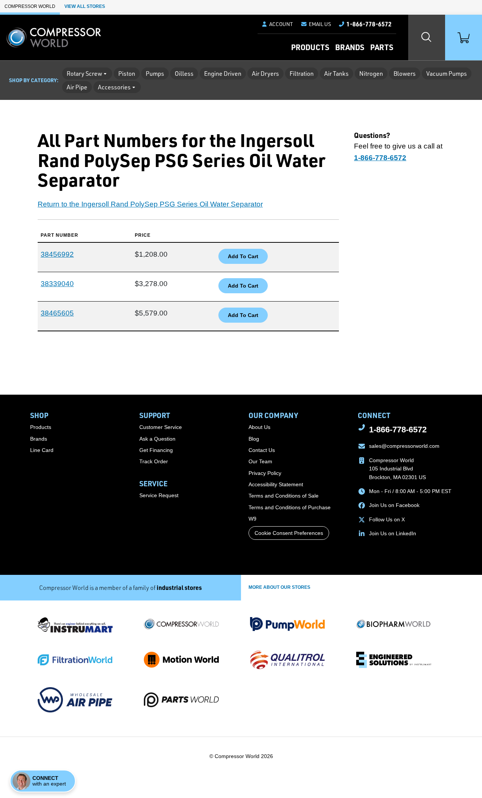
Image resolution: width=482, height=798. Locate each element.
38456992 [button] (57, 254)
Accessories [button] (114, 87)
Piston (126, 73)
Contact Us (262, 450)
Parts (381, 47)
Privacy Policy (265, 473)
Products (310, 47)
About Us (259, 427)
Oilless (184, 73)
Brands (349, 47)
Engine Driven (222, 73)
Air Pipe (77, 87)
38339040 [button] (57, 284)
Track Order (153, 461)
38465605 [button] (57, 313)
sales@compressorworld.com (404, 446)
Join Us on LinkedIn (392, 533)
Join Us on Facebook (394, 505)
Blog (254, 439)
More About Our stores (279, 587)
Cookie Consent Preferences (289, 533)
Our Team (260, 461)
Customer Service (160, 427)
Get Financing (156, 450)
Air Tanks (336, 73)
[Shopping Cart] (463, 37)
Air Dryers (265, 73)
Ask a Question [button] (157, 439)
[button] (315, 24)
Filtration (302, 73)
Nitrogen (371, 73)
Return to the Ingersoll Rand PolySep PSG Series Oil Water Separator (150, 204)
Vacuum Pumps (446, 73)
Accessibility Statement (276, 484)
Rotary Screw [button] (84, 73)
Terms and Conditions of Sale (284, 496)
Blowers (405, 73)
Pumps (155, 73)
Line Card (41, 450)
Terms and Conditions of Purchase (290, 507)
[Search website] (426, 37)
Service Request (158, 495)
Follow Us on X (387, 519)
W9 (252, 519)
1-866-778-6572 (398, 429)
